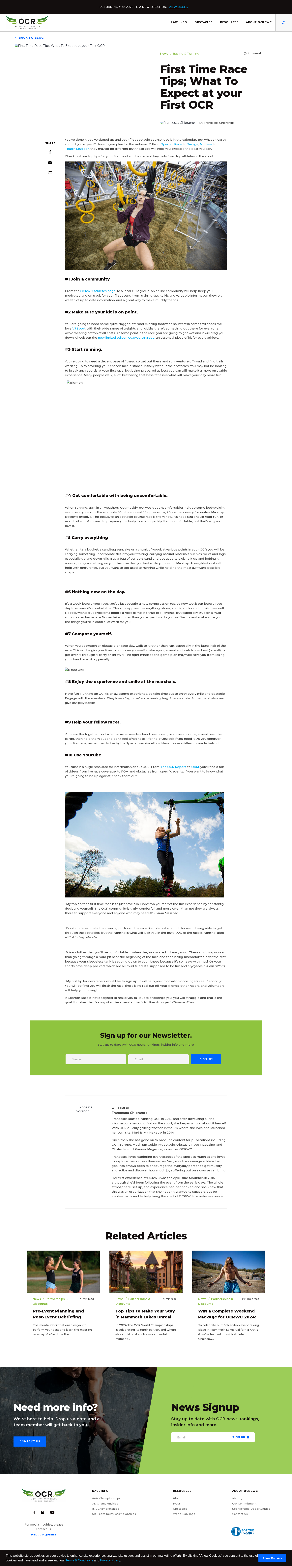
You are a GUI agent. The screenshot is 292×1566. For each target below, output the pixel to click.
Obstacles (203, 22)
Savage (192, 144)
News (164, 53)
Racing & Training (186, 53)
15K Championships (105, 1508)
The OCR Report (173, 767)
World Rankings (184, 1513)
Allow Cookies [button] (272, 1558)
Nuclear (206, 144)
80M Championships (106, 1498)
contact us (29, 1441)
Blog (176, 1498)
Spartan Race (171, 144)
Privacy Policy (110, 1560)
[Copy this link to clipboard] (50, 173)
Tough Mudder (77, 149)
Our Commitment (244, 1503)
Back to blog (31, 37)
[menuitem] (179, 22)
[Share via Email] (50, 163)
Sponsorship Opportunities (251, 1508)
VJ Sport (78, 328)
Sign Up (238, 1437)
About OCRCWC (259, 22)
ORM (195, 767)
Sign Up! (206, 1059)
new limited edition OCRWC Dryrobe (126, 337)
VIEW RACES (178, 7)
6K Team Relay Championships (114, 1513)
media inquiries (44, 1534)
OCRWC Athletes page (98, 291)
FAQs (177, 1503)
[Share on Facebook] (50, 153)
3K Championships (105, 1503)
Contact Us (240, 1513)
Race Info (179, 22)
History (237, 1498)
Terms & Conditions (79, 1560)
